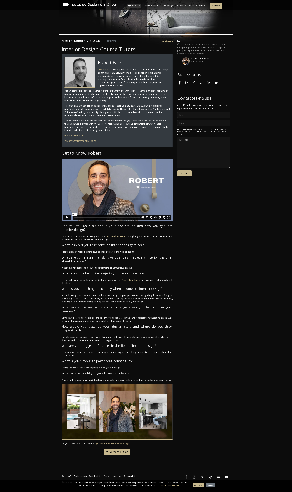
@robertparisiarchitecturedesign (80, 140)
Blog (64, 476)
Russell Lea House (131, 279)
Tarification (181, 5)
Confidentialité (95, 476)
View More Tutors (117, 452)
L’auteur (166, 41)
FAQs (70, 476)
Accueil (66, 40)
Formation (147, 5)
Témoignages (167, 5)
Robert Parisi (104, 69)
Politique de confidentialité (167, 485)
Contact (191, 5)
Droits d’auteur (80, 476)
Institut (156, 5)
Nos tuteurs (93, 40)
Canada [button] (134, 5)
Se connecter (202, 5)
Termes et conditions (113, 476)
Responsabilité (130, 476)
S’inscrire (216, 5)
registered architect (115, 236)
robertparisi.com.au (73, 135)
